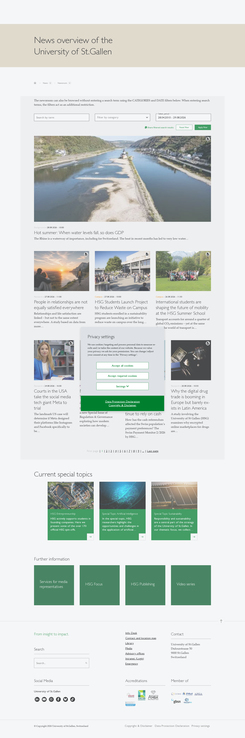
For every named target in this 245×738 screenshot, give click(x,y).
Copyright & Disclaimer (122, 405)
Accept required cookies (122, 376)
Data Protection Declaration (122, 401)
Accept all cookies (122, 365)
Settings (121, 386)
